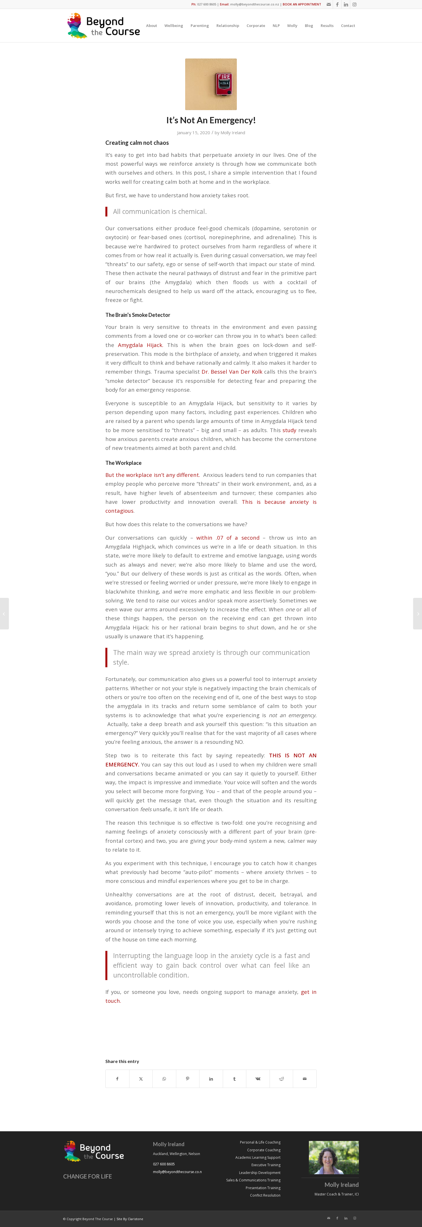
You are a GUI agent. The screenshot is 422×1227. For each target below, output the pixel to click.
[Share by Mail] (304, 1079)
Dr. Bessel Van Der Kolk (232, 371)
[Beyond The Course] (103, 25)
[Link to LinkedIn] (346, 4)
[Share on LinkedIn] (211, 1079)
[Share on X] (141, 1079)
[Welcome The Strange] (417, 613)
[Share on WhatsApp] (164, 1079)
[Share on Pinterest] (188, 1079)
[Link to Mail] (328, 4)
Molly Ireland (232, 132)
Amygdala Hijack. (140, 344)
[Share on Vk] (258, 1079)
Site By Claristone (130, 1219)
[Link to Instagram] (354, 4)
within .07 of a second (226, 537)
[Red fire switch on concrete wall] (211, 84)
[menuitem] (151, 25)
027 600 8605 (206, 4)
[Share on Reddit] (281, 1079)
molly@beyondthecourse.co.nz (254, 4)
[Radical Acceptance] (4, 613)
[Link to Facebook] (337, 4)
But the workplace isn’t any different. (152, 474)
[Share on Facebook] (117, 1079)
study (289, 430)
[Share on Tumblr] (234, 1079)
